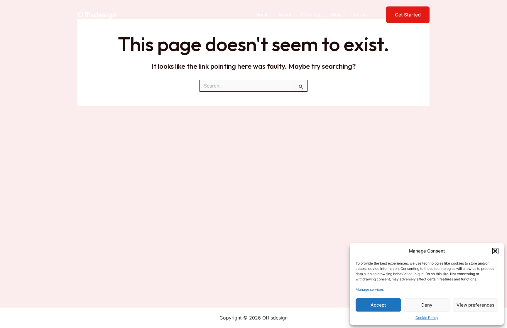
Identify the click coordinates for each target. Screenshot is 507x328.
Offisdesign (96, 14)
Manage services (370, 289)
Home (262, 15)
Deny (426, 305)
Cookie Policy (426, 317)
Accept (378, 305)
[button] (495, 251)
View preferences (475, 305)
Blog (336, 15)
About (285, 15)
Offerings (311, 15)
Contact (359, 15)
